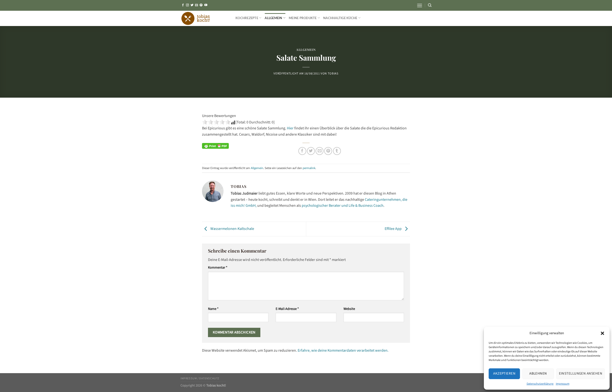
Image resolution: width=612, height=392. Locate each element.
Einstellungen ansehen (580, 373)
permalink (309, 168)
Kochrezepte (246, 18)
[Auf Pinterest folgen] (201, 5)
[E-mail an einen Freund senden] (319, 151)
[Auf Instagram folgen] (187, 5)
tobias (333, 73)
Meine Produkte (303, 18)
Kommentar (217, 267)
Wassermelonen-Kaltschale (232, 228)
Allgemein (273, 18)
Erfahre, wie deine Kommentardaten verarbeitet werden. (343, 350)
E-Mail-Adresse (287, 308)
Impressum (562, 384)
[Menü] (419, 5)
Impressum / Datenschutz (199, 378)
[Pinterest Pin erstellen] (328, 151)
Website (349, 308)
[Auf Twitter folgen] (192, 5)
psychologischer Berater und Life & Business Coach (342, 205)
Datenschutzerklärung (540, 384)
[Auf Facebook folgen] (182, 5)
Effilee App (393, 228)
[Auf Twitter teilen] (311, 151)
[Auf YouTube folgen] (205, 5)
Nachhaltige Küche (340, 18)
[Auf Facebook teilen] (302, 151)
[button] (602, 333)
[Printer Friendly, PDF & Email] (215, 145)
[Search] (430, 5)
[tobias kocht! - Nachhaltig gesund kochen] (204, 18)
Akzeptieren (504, 373)
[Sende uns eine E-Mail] (196, 5)
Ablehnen (538, 373)
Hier (290, 128)
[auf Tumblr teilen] (337, 151)
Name (213, 308)
